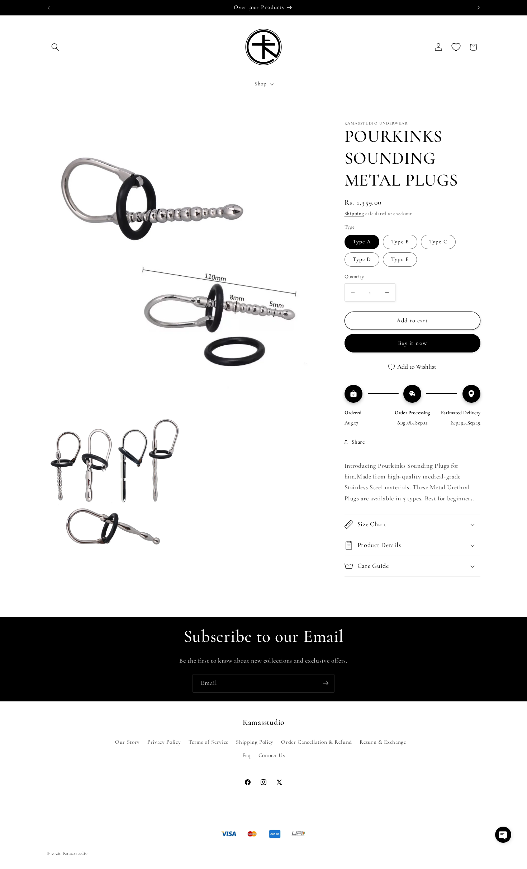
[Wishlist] (456, 47)
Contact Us (271, 755)
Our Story (127, 742)
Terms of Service (209, 742)
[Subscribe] (325, 683)
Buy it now (412, 343)
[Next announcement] (478, 7)
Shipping (354, 213)
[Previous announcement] (49, 7)
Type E (400, 259)
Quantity (354, 277)
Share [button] (358, 442)
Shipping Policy (255, 742)
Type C (438, 241)
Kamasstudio (75, 853)
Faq (246, 755)
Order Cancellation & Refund (316, 742)
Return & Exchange (383, 742)
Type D (362, 259)
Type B (400, 241)
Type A (362, 241)
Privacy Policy (164, 742)
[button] (55, 47)
